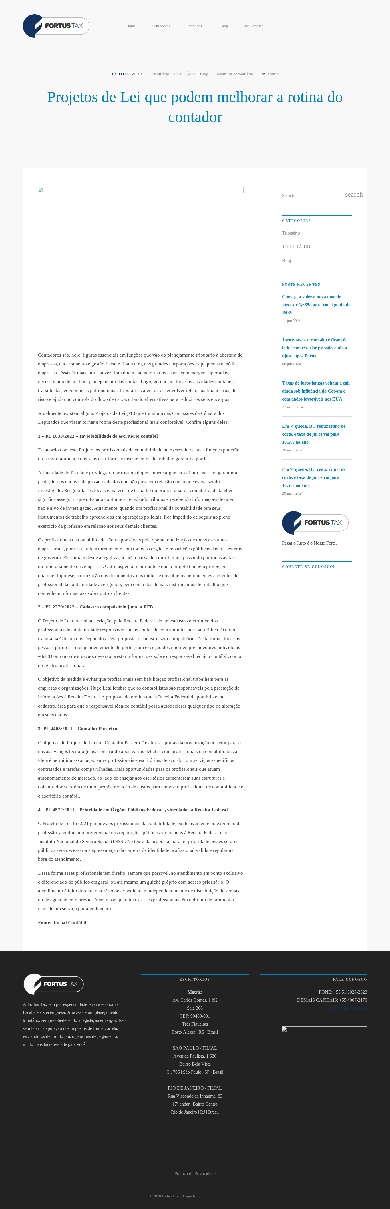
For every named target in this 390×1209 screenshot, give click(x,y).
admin (273, 74)
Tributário (160, 74)
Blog (224, 26)
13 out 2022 (127, 74)
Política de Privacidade (195, 1173)
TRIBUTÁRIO (185, 74)
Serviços (195, 26)
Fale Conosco (253, 26)
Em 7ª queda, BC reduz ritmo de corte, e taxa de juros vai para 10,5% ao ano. (313, 434)
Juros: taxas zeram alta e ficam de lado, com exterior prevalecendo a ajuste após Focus (314, 347)
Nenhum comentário (235, 74)
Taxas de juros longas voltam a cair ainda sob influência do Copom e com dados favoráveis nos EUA (316, 391)
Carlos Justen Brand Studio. (219, 1196)
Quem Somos (160, 26)
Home (131, 26)
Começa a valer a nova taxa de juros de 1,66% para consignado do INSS (316, 304)
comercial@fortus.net (348, 1008)
